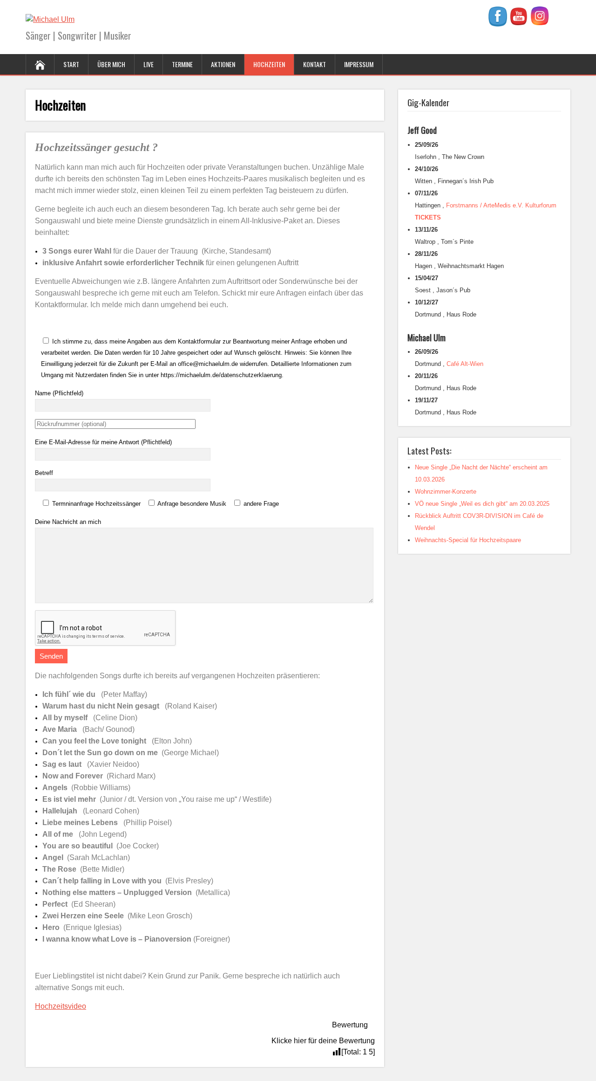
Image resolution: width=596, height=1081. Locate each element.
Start (71, 64)
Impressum (358, 64)
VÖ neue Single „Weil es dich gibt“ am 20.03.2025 (482, 503)
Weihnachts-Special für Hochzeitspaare (468, 540)
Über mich (111, 64)
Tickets (428, 217)
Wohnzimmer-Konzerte (445, 491)
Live (148, 64)
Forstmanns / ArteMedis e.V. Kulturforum (501, 205)
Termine (182, 64)
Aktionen (223, 64)
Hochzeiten (269, 64)
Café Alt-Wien (465, 363)
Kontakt (314, 64)
